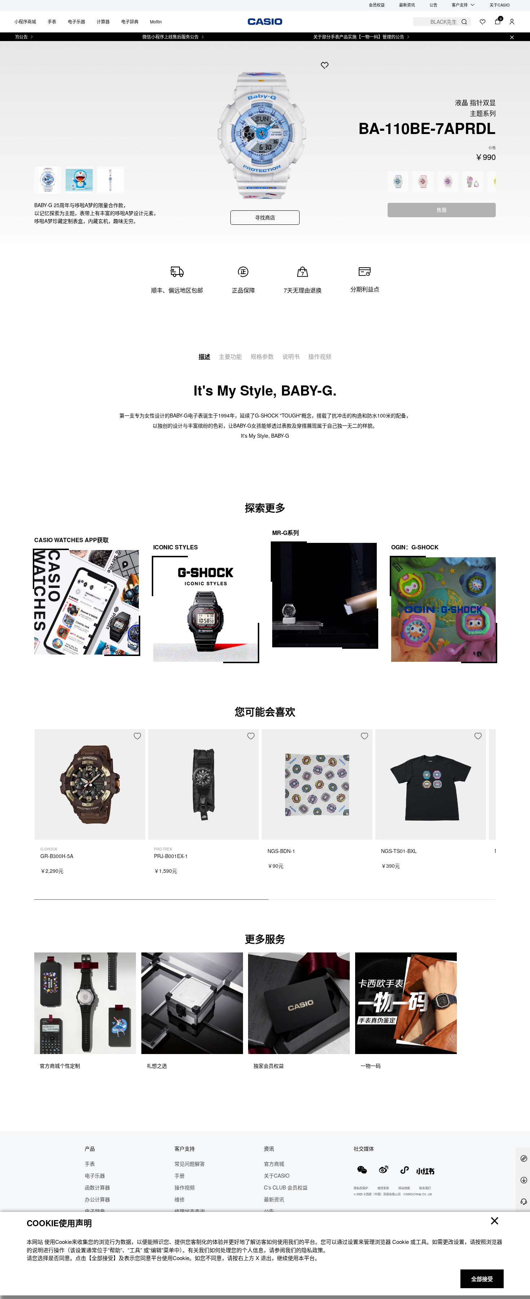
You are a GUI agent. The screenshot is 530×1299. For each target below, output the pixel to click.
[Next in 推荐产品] (490, 818)
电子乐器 (76, 21)
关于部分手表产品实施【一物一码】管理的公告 (332, 36)
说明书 (291, 356)
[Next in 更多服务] (490, 1019)
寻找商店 (265, 217)
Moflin (156, 21)
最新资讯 (407, 5)
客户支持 (460, 5)
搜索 (464, 22)
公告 (433, 5)
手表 (52, 21)
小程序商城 (25, 21)
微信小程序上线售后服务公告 (144, 36)
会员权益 (377, 5)
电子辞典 (129, 21)
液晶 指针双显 (475, 102)
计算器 (103, 21)
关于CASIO (500, 5)
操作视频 (319, 356)
